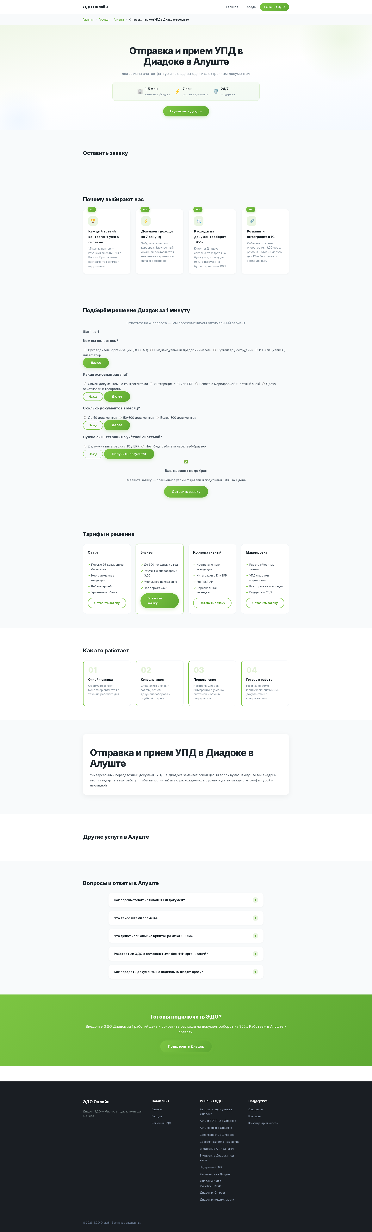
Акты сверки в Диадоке (216, 1127)
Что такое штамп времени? (136, 918)
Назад (93, 396)
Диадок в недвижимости (217, 1199)
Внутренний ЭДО (211, 1167)
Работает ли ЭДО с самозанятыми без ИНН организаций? (161, 954)
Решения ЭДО (274, 7)
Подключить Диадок (186, 111)
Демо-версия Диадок (215, 1174)
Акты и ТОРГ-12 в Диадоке (218, 1120)
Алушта (119, 19)
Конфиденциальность (263, 1123)
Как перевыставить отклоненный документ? (150, 900)
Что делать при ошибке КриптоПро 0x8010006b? (154, 936)
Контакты (254, 1116)
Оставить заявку (186, 492)
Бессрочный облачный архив (219, 1141)
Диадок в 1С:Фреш (212, 1192)
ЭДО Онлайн (95, 7)
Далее (96, 363)
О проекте (255, 1109)
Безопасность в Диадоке (217, 1134)
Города (250, 7)
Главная (232, 7)
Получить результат (129, 454)
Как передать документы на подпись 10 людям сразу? (158, 972)
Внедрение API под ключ (217, 1148)
